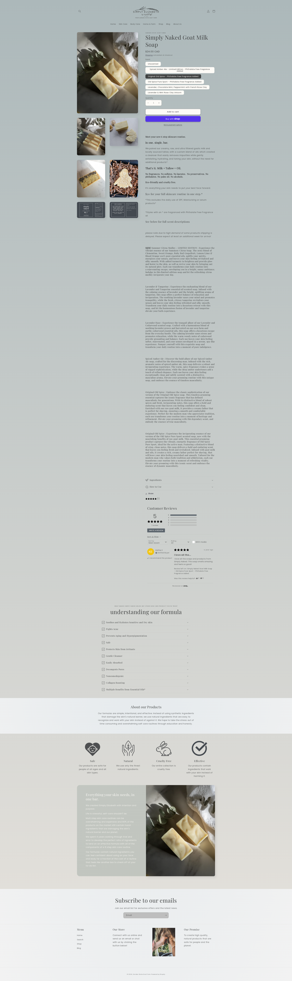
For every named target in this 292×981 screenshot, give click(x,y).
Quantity (149, 98)
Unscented (153, 64)
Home (79, 935)
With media (201, 542)
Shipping (149, 55)
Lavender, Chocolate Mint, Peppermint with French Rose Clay (177, 87)
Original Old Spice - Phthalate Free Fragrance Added (173, 76)
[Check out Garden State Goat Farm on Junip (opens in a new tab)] (185, 586)
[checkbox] (202, 542)
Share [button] (151, 493)
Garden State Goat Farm (142, 974)
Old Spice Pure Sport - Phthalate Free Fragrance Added (174, 82)
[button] (79, 11)
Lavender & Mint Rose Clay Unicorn (164, 92)
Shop (79, 944)
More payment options (173, 125)
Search (80, 939)
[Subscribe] (165, 915)
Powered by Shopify (158, 974)
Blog (79, 948)
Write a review (156, 530)
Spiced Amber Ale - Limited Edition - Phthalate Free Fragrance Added (180, 70)
